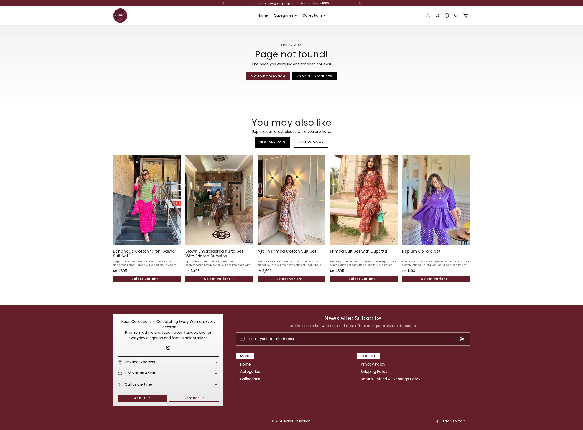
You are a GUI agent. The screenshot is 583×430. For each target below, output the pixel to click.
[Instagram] (168, 347)
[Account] (428, 15)
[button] (437, 15)
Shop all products (314, 76)
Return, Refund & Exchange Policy (390, 378)
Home (262, 15)
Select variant (145, 278)
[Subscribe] (462, 339)
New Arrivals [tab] (272, 142)
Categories (250, 371)
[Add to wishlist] (176, 240)
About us (142, 398)
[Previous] (117, 200)
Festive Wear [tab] (311, 142)
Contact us (194, 398)
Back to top (453, 421)
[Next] (176, 200)
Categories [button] (284, 15)
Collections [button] (312, 15)
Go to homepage (268, 76)
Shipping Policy (374, 371)
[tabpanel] (291, 225)
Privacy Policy (373, 364)
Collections (250, 378)
